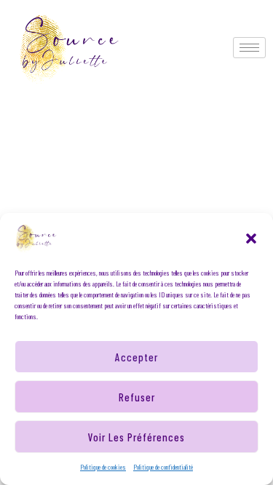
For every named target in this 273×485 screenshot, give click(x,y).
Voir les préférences (136, 437)
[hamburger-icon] (249, 47)
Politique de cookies (103, 466)
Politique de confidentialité (163, 466)
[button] (251, 238)
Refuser (137, 397)
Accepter (136, 357)
